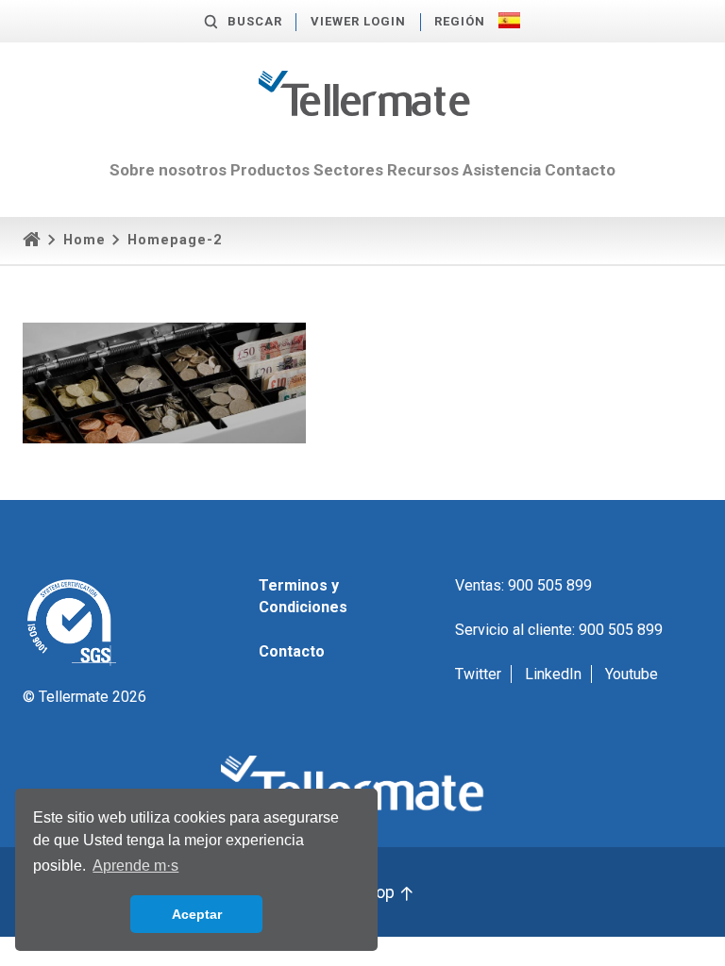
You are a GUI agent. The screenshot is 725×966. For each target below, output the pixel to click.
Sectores (348, 169)
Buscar (255, 21)
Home (84, 240)
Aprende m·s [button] (135, 866)
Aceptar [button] (197, 914)
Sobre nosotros (168, 169)
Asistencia (502, 169)
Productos (270, 169)
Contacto (580, 169)
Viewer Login (358, 21)
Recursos (423, 169)
